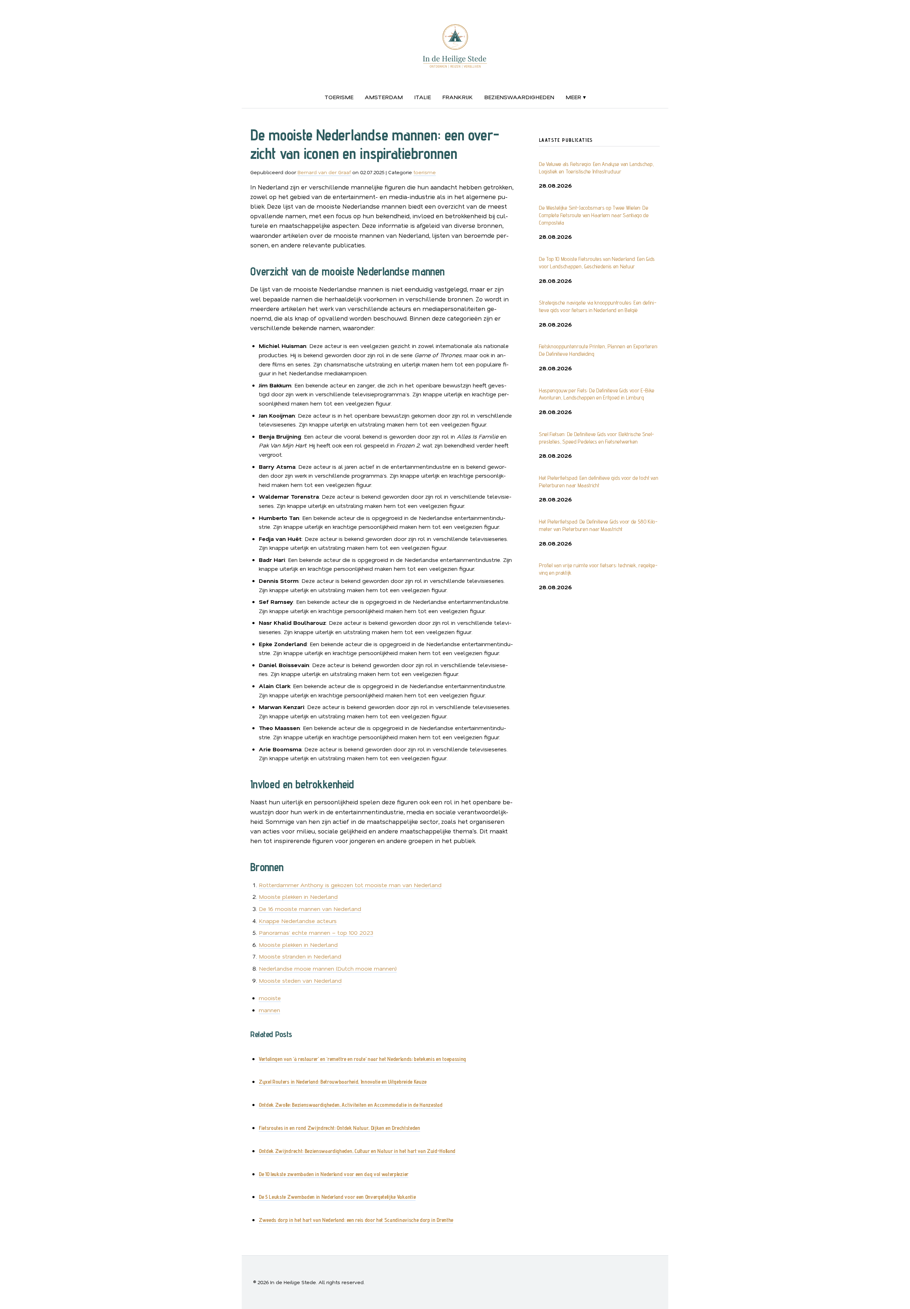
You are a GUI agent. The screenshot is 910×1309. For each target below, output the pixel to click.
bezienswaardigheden (519, 97)
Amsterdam (384, 97)
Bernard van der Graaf (324, 172)
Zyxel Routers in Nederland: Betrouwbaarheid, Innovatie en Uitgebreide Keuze (343, 1081)
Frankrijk (457, 97)
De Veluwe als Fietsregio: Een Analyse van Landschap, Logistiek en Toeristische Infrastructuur (596, 168)
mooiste (270, 998)
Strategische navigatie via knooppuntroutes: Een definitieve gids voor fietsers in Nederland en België (598, 306)
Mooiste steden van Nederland (300, 980)
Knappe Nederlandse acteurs (298, 920)
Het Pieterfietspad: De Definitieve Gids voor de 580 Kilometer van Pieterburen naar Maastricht (598, 525)
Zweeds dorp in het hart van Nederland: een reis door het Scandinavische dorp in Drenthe (356, 1220)
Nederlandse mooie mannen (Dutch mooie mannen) (328, 968)
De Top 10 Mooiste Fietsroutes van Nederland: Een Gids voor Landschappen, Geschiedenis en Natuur (597, 263)
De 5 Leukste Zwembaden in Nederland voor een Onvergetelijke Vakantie (337, 1196)
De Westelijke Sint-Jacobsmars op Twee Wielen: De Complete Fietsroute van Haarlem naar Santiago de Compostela (594, 215)
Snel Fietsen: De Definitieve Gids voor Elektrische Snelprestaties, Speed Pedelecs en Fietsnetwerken (596, 438)
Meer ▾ (576, 97)
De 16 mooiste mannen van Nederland (310, 908)
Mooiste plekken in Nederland (298, 896)
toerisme (339, 97)
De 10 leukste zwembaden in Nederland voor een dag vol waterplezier (333, 1174)
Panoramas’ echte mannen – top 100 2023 (316, 932)
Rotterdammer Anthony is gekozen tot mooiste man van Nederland (350, 885)
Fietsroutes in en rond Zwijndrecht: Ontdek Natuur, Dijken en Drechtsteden (339, 1128)
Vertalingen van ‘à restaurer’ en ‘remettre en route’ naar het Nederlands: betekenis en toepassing (362, 1059)
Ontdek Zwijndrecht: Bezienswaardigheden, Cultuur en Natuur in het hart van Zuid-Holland (357, 1151)
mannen (269, 1010)
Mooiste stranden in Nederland (300, 956)
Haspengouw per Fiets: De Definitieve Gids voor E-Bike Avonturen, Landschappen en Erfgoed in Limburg (596, 394)
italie (422, 97)
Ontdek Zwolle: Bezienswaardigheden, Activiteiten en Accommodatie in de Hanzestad (350, 1104)
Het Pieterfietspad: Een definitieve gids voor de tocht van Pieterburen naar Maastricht (598, 481)
